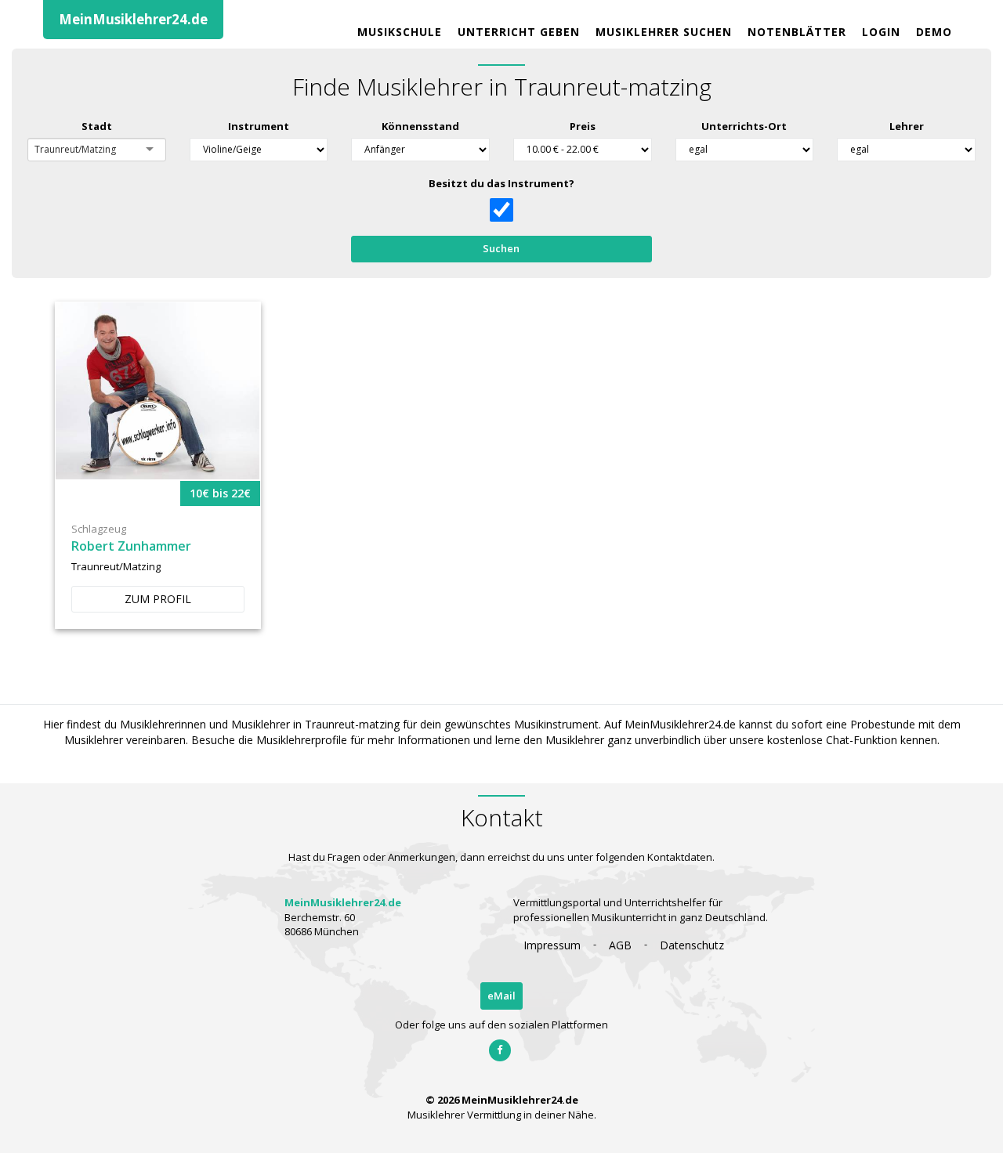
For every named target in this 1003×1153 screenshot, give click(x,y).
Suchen (501, 248)
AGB (620, 945)
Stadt (96, 126)
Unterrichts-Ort (744, 126)
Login (881, 31)
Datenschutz (692, 945)
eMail (501, 996)
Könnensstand (420, 126)
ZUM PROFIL (158, 598)
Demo (934, 31)
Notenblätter (797, 31)
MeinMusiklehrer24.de (133, 19)
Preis (583, 126)
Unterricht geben (519, 31)
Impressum (552, 945)
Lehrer (906, 126)
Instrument (258, 126)
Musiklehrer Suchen (664, 31)
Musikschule (399, 31)
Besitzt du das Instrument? (501, 183)
